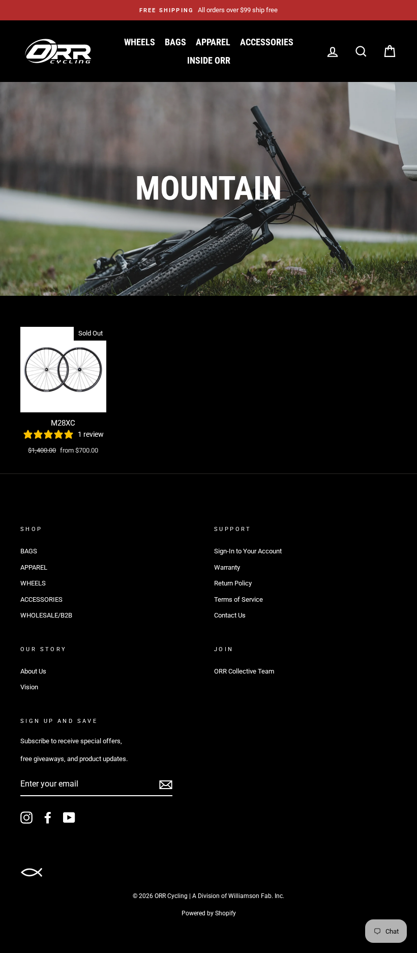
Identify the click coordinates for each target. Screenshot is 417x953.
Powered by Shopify (209, 913)
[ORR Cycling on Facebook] (48, 817)
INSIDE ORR (208, 60)
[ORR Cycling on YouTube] (69, 817)
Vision (29, 687)
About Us (33, 671)
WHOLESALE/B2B (46, 615)
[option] (208, 10)
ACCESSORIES (266, 42)
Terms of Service (238, 599)
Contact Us (230, 615)
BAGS (175, 42)
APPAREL (213, 42)
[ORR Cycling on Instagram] (26, 817)
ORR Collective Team (244, 671)
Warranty (227, 567)
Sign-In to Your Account (248, 551)
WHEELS (139, 42)
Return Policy (233, 583)
